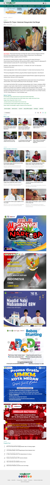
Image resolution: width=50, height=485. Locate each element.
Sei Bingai (36, 108)
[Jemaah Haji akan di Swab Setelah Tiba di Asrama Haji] (10, 135)
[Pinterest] (24, 477)
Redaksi (25, 480)
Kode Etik (13, 480)
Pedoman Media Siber (38, 480)
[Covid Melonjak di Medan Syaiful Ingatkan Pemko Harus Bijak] (25, 135)
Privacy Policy (19, 480)
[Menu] (4, 3)
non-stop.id (6, 53)
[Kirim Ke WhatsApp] (45, 113)
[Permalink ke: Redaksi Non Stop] (5, 24)
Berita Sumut (14, 108)
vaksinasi (41, 108)
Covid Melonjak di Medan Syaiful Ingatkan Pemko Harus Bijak (16, 103)
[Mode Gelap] (43, 3)
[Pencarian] (45, 3)
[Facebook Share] (36, 113)
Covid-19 (20, 108)
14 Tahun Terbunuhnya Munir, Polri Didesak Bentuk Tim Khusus (19, 454)
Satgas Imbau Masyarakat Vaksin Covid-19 (12, 100)
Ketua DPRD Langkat (28, 108)
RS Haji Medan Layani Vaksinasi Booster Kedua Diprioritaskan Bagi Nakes (19, 96)
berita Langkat (7, 108)
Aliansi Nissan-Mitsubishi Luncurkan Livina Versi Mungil (17, 465)
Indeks (9, 480)
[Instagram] (26, 477)
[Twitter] (22, 477)
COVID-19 (5, 20)
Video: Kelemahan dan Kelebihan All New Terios (16, 461)
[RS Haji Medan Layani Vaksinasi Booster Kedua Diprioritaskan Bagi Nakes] (10, 122)
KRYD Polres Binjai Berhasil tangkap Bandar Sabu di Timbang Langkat (20, 446)
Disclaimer (30, 480)
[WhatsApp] (29, 477)
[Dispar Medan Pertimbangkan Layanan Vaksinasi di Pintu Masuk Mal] (39, 135)
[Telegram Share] (43, 113)
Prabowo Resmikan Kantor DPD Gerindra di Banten (16, 457)
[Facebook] (19, 477)
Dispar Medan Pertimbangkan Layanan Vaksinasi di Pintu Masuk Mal (17, 105)
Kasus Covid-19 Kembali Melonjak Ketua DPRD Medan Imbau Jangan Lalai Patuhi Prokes (21, 98)
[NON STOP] (11, 3)
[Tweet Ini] (38, 113)
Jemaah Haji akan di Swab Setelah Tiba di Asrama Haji (15, 101)
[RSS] (31, 477)
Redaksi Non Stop (9, 24)
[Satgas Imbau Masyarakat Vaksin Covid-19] (39, 121)
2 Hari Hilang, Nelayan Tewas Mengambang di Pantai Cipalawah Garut (20, 450)
